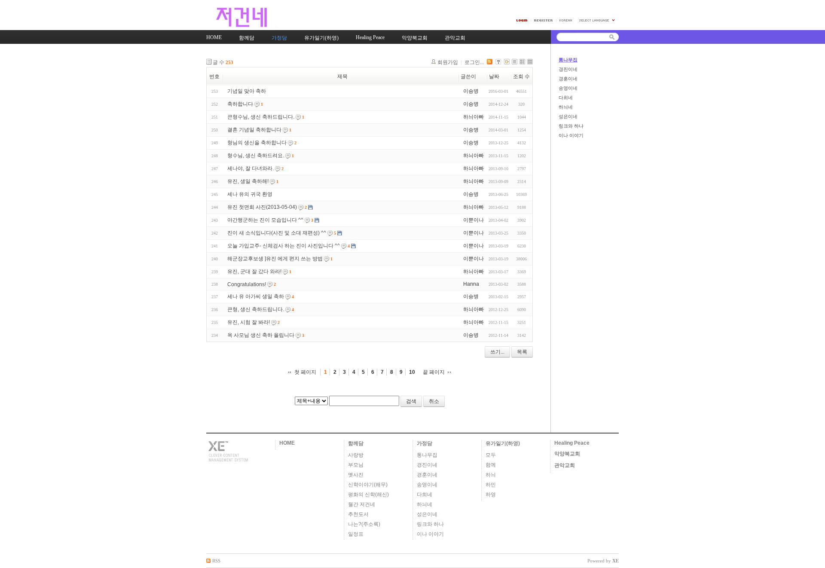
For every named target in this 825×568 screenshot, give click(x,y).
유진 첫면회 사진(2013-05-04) (262, 207)
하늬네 (566, 107)
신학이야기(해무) (368, 485)
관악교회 (564, 465)
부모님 (356, 465)
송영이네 (568, 88)
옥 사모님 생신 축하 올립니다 (260, 335)
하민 (491, 485)
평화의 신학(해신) (368, 495)
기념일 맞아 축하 (246, 91)
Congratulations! (246, 284)
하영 (491, 495)
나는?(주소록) (364, 524)
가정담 (424, 443)
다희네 (566, 97)
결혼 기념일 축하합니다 (254, 130)
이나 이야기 (571, 135)
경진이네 (568, 69)
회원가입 (447, 62)
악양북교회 (567, 454)
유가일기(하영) (503, 443)
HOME (287, 443)
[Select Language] (597, 20)
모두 (491, 455)
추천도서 (358, 514)
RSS (216, 560)
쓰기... (497, 352)
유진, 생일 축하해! (248, 181)
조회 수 (521, 76)
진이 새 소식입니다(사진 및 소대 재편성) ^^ (276, 233)
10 (412, 372)
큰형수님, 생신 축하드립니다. (260, 117)
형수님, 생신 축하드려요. (255, 156)
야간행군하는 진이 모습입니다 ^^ (265, 220)
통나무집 (568, 59)
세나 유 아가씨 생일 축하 (255, 296)
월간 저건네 (361, 504)
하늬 (491, 475)
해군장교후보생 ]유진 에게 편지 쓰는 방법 (275, 259)
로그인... (474, 62)
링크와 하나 (571, 125)
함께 (491, 465)
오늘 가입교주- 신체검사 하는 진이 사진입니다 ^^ (283, 246)
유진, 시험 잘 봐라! (248, 322)
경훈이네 (568, 78)
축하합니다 (240, 104)
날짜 (494, 76)
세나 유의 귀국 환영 (249, 194)
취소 (434, 401)
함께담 (356, 443)
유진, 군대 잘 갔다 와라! (254, 272)
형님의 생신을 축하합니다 (257, 143)
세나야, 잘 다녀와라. (250, 168)
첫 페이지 (305, 372)
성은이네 (568, 116)
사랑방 (356, 455)
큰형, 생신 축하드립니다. (255, 309)
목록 (522, 352)
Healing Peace (572, 443)
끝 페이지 (434, 372)
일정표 (356, 534)
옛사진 (356, 475)
